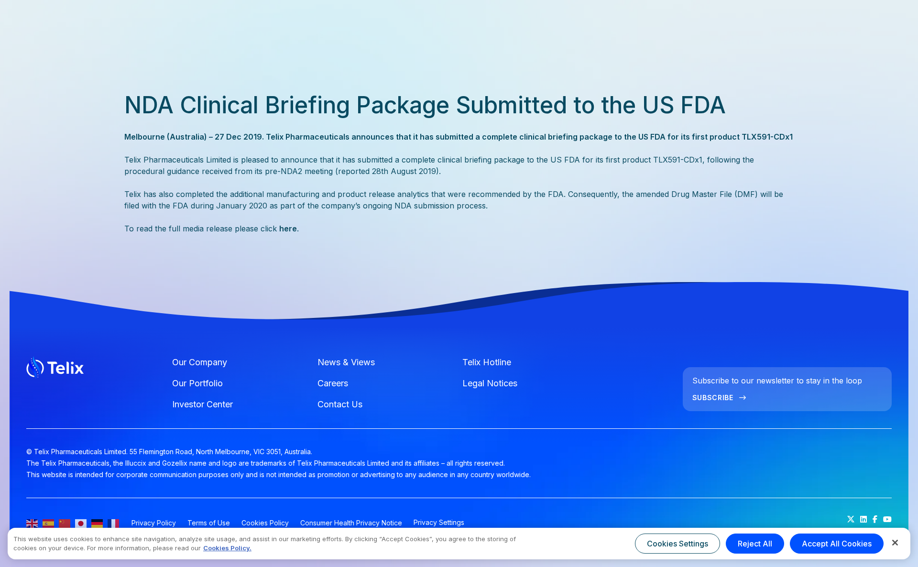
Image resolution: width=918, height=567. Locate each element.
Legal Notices (489, 383)
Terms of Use (208, 523)
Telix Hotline (486, 362)
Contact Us (339, 404)
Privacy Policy (153, 523)
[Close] (895, 542)
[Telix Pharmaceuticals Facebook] (875, 519)
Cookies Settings (677, 543)
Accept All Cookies (837, 543)
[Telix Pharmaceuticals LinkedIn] (863, 519)
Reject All (755, 543)
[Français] (114, 523)
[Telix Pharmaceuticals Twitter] (850, 519)
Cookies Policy (265, 523)
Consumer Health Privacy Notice (351, 523)
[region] (459, 543)
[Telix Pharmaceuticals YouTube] (887, 519)
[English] (32, 523)
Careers (332, 383)
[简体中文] (65, 523)
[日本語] (81, 523)
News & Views (346, 362)
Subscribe (712, 397)
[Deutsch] (97, 523)
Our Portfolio (197, 383)
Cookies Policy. (227, 548)
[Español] (49, 523)
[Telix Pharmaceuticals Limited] (94, 369)
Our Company (199, 362)
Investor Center (202, 404)
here (288, 228)
